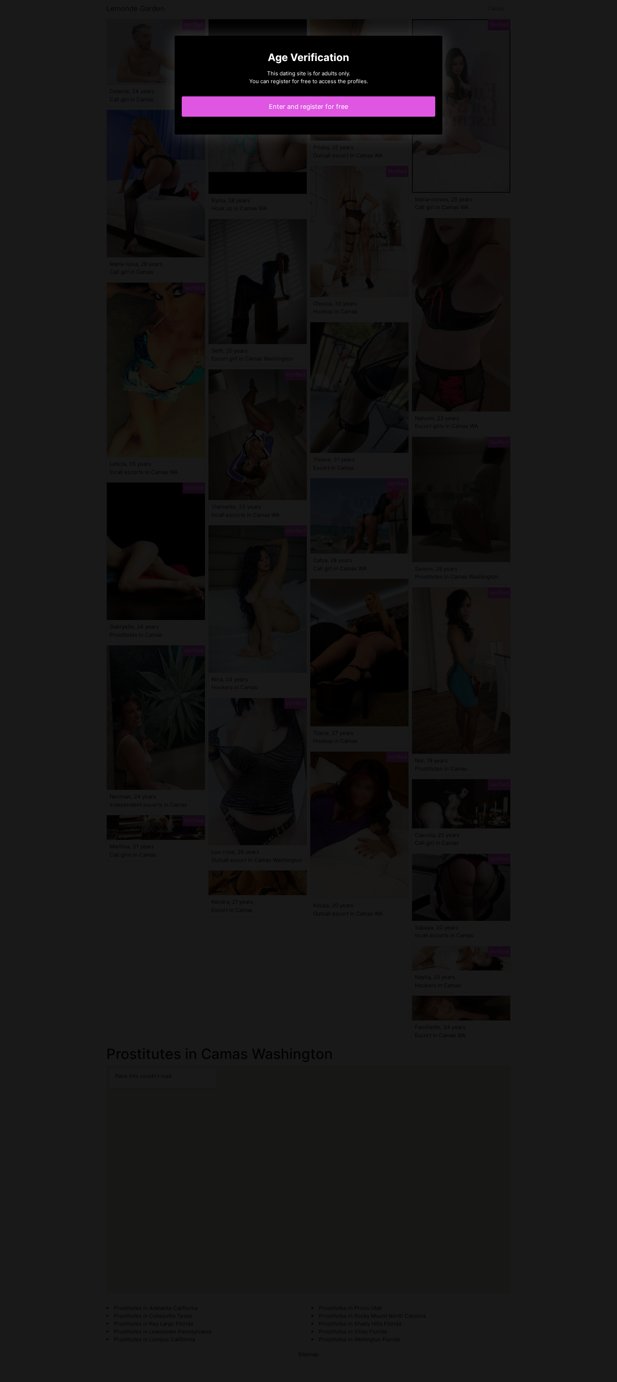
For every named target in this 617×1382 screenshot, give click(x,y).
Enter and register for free (308, 106)
